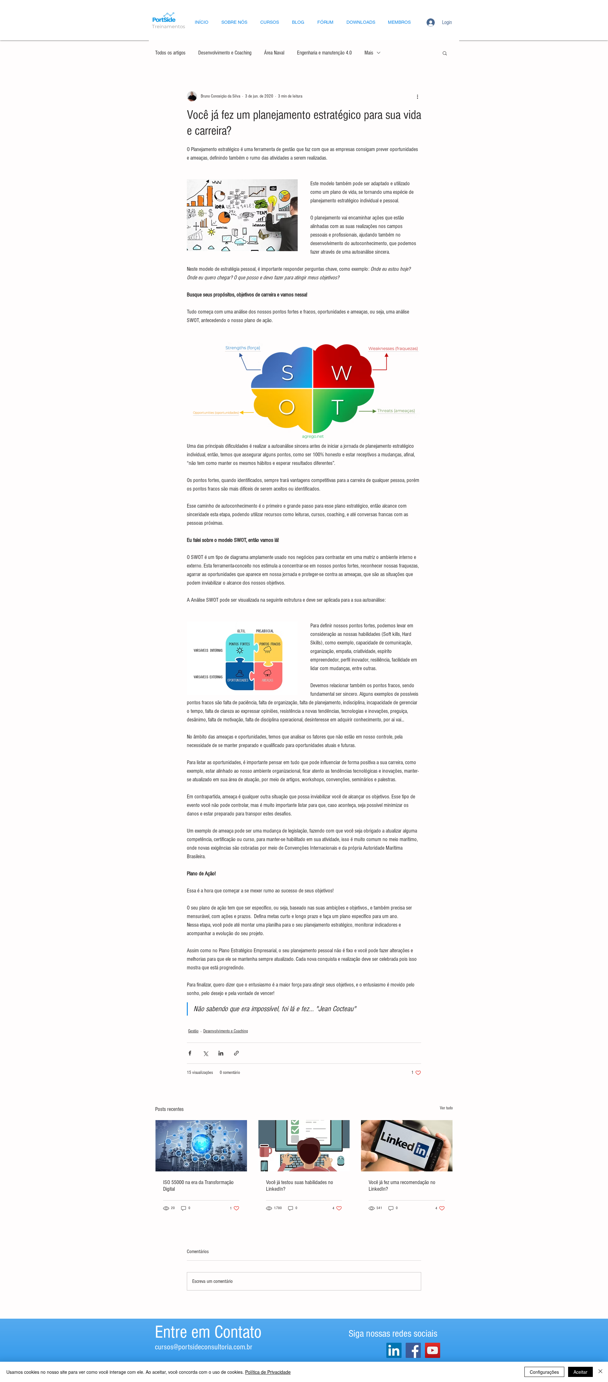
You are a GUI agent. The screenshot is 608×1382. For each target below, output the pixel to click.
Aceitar (580, 1372)
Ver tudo (446, 1108)
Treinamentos (168, 26)
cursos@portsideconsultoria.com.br (203, 1346)
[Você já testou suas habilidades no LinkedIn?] (304, 1145)
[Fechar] (600, 1372)
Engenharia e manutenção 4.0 (324, 53)
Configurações (544, 1372)
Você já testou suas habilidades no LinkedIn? (299, 1185)
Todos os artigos (170, 53)
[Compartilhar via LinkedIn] (221, 1053)
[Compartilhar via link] (236, 1053)
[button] (445, 52)
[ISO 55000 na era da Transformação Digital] (201, 1145)
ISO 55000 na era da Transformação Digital (198, 1185)
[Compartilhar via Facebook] (190, 1053)
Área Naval (274, 53)
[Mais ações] (417, 96)
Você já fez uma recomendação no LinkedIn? (402, 1185)
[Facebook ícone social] (413, 1350)
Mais (368, 53)
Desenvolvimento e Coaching (224, 53)
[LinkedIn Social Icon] (394, 1350)
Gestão (193, 1031)
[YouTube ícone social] (432, 1350)
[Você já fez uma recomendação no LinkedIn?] (407, 1145)
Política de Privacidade (268, 1372)
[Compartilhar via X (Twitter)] (205, 1053)
